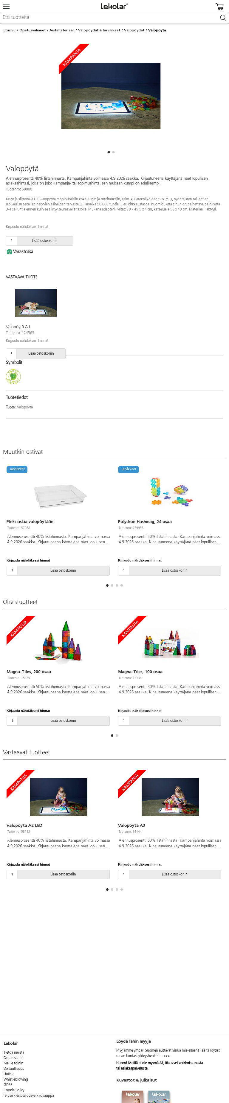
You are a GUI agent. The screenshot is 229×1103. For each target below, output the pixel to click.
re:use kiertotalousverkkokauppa (29, 1096)
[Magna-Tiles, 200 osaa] (59, 643)
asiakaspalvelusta (134, 1068)
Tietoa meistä (14, 1053)
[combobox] (114, 18)
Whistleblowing (16, 1079)
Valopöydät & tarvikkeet (99, 30)
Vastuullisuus (14, 1069)
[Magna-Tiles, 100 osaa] (170, 643)
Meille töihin (13, 1063)
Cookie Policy (14, 1090)
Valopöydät (134, 30)
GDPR (8, 1085)
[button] (108, 152)
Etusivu (10, 30)
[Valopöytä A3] (170, 797)
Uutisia (9, 1074)
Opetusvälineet (32, 30)
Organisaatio (14, 1058)
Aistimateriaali (62, 30)
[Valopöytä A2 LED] (59, 797)
